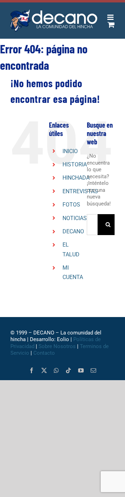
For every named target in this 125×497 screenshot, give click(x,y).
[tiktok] (68, 370)
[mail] (93, 370)
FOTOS (71, 204)
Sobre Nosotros (57, 346)
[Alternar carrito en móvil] (111, 24)
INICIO (70, 151)
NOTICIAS (74, 218)
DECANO (73, 231)
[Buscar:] (92, 224)
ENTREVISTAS (80, 191)
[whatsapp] (56, 370)
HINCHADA (76, 177)
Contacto (44, 353)
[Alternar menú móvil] (111, 17)
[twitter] (44, 370)
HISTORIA (74, 164)
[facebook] (31, 370)
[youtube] (81, 370)
